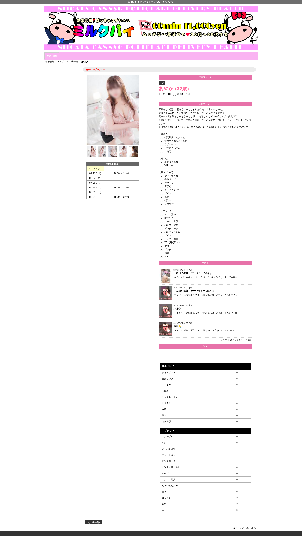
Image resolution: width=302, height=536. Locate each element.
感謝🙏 (177, 326)
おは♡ (177, 308)
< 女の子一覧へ (93, 522)
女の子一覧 (72, 61)
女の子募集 (52, 56)
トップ (60, 61)
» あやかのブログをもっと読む (236, 340)
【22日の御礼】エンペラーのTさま (192, 273)
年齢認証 (49, 61)
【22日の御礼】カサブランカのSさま (193, 290)
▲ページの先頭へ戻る (244, 528)
